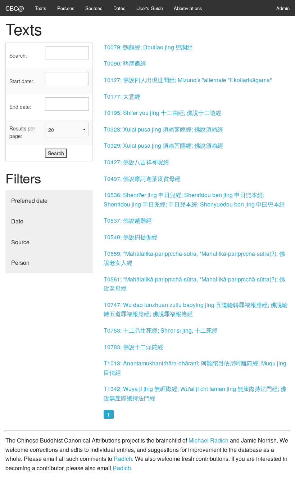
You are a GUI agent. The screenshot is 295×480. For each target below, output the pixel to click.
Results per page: (22, 132)
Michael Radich (208, 440)
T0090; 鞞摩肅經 (125, 63)
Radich (123, 458)
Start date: (21, 81)
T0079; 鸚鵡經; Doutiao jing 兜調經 (148, 47)
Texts (40, 8)
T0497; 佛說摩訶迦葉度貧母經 (142, 178)
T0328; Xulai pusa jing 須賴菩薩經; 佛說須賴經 (163, 129)
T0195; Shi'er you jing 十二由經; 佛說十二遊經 (162, 112)
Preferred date (29, 200)
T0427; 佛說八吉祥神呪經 (136, 162)
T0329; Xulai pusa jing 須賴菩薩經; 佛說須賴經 (163, 145)
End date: (20, 106)
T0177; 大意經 (122, 96)
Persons (65, 8)
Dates (119, 8)
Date (17, 221)
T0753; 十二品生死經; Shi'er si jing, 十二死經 (161, 330)
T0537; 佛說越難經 (128, 220)
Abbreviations (188, 8)
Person (20, 262)
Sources (94, 8)
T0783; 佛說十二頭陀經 (133, 347)
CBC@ (14, 8)
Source (20, 242)
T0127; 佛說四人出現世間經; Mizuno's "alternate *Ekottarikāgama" (188, 80)
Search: (18, 55)
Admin (283, 8)
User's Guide (149, 8)
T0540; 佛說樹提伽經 (131, 237)
